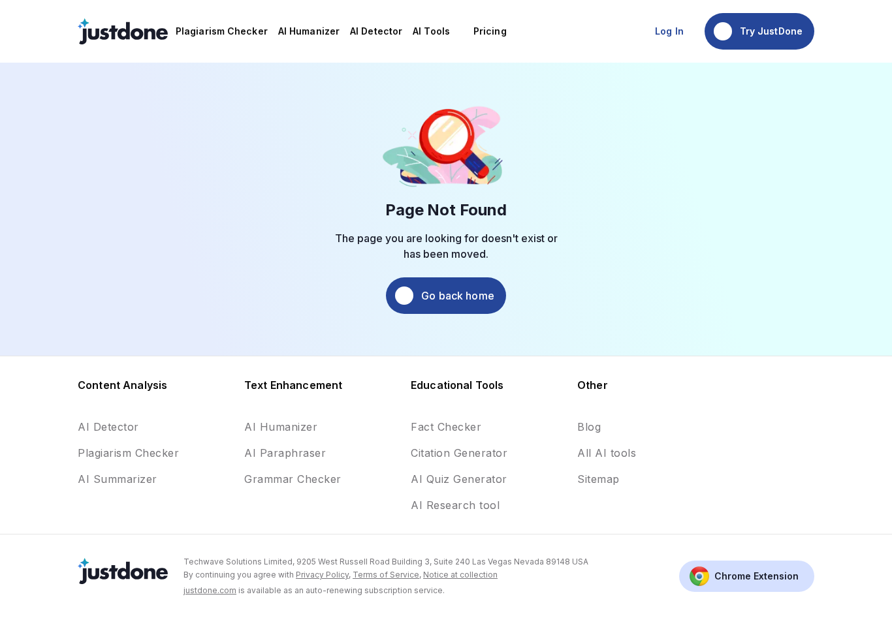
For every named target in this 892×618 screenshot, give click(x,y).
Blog (589, 426)
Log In (669, 31)
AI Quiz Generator (459, 479)
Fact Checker (446, 426)
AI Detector (108, 426)
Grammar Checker (293, 479)
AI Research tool (455, 505)
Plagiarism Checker (128, 452)
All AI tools (606, 452)
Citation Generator (459, 452)
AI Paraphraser (285, 452)
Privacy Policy (322, 574)
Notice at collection (460, 574)
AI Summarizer (117, 479)
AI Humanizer (280, 426)
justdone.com (209, 590)
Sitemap (598, 479)
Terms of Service (386, 574)
